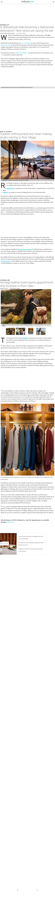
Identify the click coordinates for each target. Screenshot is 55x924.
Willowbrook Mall (20, 53)
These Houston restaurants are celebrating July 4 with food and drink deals (31, 537)
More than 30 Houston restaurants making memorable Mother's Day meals (31, 544)
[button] (10, 331)
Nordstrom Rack (6, 45)
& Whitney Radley (10, 33)
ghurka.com (9, 522)
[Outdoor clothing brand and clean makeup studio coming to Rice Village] (27, 161)
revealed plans (26, 43)
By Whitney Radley (3, 33)
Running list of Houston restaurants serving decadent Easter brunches (31, 550)
